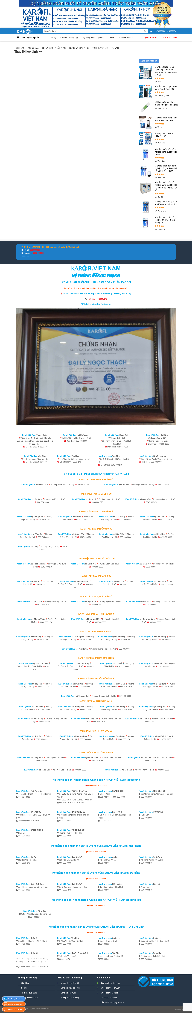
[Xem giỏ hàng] (150, 31)
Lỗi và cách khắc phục (54, 47)
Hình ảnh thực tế (126, 37)
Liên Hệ (53, 37)
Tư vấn (111, 37)
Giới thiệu (25, 983)
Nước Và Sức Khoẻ (79, 47)
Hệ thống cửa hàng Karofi (93, 37)
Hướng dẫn (33, 47)
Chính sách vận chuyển (110, 987)
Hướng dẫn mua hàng (70, 997)
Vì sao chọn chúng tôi (70, 983)
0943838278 (171, 31)
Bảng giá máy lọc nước (70, 987)
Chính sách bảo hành (109, 992)
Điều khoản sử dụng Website (112, 1002)
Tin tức (24, 987)
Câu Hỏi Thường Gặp (69, 37)
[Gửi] (145, 31)
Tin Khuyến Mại (100, 47)
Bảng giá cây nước (68, 992)
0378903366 (160, 31)
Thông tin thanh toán (29, 997)
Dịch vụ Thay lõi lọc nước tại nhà (162, 37)
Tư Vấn (115, 47)
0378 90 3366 (38, 253)
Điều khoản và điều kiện (110, 983)
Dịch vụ (20, 47)
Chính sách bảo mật (109, 997)
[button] (30, 37)
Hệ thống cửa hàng (29, 992)
